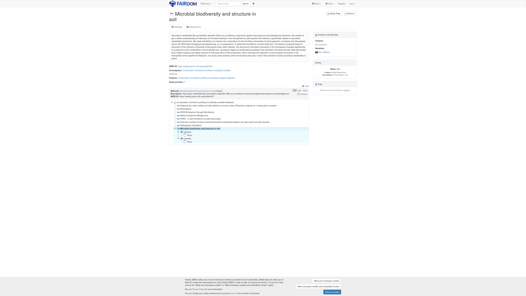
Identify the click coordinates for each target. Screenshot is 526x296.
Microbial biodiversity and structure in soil (198, 90)
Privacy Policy (198, 289)
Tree (294, 90)
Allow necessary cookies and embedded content (318, 286)
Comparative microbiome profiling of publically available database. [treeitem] (205, 102)
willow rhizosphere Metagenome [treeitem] (194, 115)
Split (299, 90)
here (232, 293)
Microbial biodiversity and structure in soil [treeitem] (200, 128)
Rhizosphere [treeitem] (185, 108)
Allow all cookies (332, 292)
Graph (305, 90)
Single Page (335, 13)
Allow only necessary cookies (326, 280)
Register (341, 3)
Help (307, 86)
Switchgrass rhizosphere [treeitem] (190, 125)
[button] (206, 3)
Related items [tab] (194, 26)
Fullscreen (303, 94)
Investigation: (175, 70)
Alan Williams (324, 52)
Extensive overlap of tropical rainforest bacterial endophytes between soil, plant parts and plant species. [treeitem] (225, 122)
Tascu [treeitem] (189, 135)
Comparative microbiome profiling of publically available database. (206, 77)
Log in (352, 3)
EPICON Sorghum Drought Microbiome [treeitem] (197, 112)
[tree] (239, 122)
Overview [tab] (177, 26)
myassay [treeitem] (187, 131)
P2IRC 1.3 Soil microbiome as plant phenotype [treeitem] (200, 118)
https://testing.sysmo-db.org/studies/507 (195, 66)
